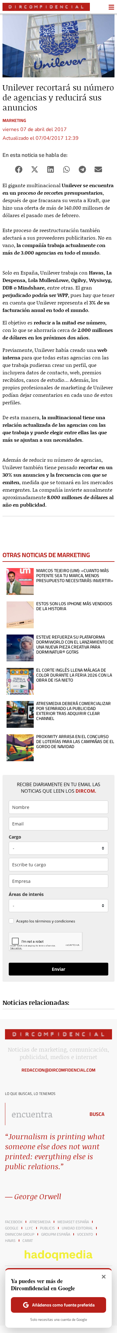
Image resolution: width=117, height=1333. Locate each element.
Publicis (47, 1228)
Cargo (15, 837)
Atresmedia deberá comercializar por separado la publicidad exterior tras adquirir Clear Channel (73, 710)
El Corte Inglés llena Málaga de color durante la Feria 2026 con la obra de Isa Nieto (74, 675)
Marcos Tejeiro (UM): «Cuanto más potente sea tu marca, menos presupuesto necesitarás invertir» (74, 576)
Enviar (58, 969)
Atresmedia (40, 1222)
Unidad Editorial (77, 1228)
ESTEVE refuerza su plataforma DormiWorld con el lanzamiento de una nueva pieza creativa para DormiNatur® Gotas (75, 644)
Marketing (14, 120)
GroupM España (55, 1234)
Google (11, 1228)
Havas (10, 1241)
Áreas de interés (26, 894)
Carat (27, 1241)
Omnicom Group (19, 1234)
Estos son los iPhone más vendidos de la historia (74, 606)
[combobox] (43, 1114)
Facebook (13, 1222)
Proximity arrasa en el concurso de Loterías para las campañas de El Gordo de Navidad (75, 741)
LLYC (29, 1228)
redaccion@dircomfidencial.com (58, 1070)
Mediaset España (73, 1222)
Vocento (85, 1234)
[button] (19, 170)
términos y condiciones (55, 921)
